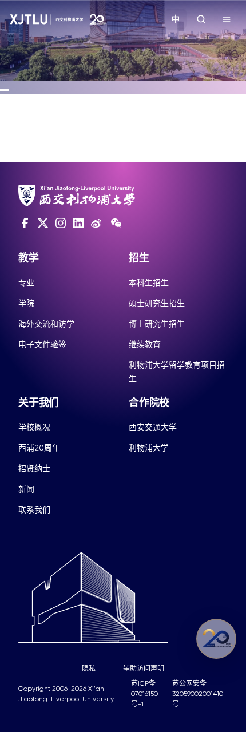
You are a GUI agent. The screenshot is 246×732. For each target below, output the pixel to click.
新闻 (26, 489)
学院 (26, 303)
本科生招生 (149, 282)
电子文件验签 (42, 344)
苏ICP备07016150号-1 (144, 693)
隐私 (89, 669)
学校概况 (34, 427)
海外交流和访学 (46, 323)
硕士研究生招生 (157, 303)
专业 (26, 282)
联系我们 (34, 509)
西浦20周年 (39, 447)
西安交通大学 (153, 427)
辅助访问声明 (143, 669)
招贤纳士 (34, 468)
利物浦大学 (149, 447)
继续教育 (145, 344)
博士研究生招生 (157, 323)
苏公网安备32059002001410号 (197, 693)
